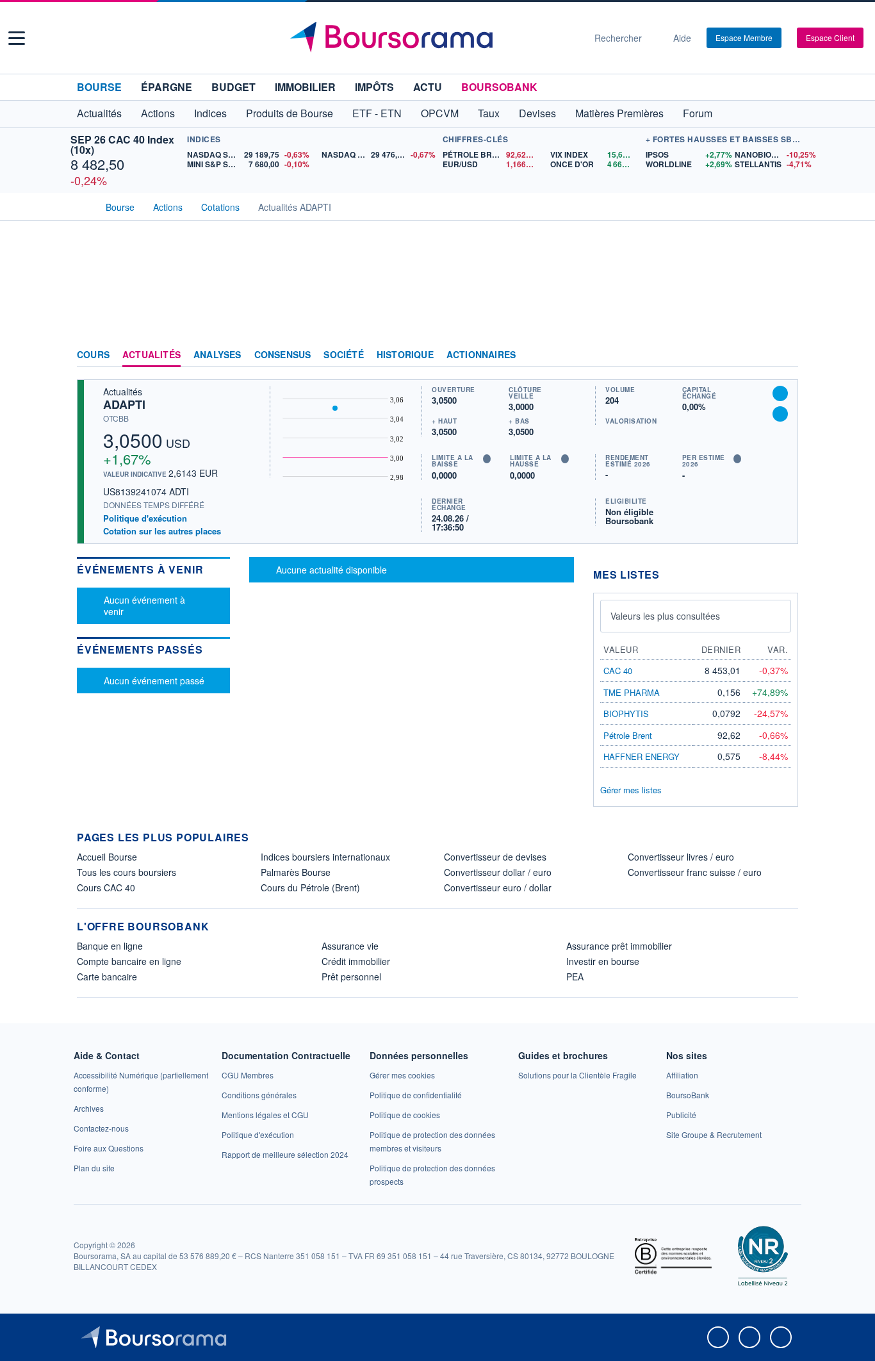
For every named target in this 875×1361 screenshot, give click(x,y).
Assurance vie (350, 945)
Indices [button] (210, 113)
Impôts (374, 86)
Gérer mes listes (631, 790)
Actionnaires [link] (481, 355)
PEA (575, 976)
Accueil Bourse (107, 856)
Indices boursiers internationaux (325, 856)
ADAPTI (124, 404)
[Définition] (487, 458)
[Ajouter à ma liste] (780, 414)
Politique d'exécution (145, 518)
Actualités (151, 355)
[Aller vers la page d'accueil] (432, 37)
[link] (89, 1108)
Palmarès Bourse (296, 872)
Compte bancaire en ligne (129, 961)
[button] (16, 38)
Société (343, 355)
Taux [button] (489, 113)
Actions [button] (158, 113)
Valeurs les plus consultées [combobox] (665, 615)
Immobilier (305, 86)
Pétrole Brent (627, 735)
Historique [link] (405, 355)
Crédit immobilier (356, 961)
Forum (697, 113)
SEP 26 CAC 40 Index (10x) (122, 144)
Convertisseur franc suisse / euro (695, 872)
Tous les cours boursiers (126, 872)
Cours (93, 355)
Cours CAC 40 (106, 887)
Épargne (166, 86)
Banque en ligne (110, 945)
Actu (427, 86)
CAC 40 (617, 670)
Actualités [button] (99, 113)
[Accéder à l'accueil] (82, 205)
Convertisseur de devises (495, 856)
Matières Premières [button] (619, 113)
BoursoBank (499, 86)
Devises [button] (537, 113)
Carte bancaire (107, 976)
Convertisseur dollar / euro (498, 872)
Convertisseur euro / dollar (498, 887)
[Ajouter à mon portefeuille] (780, 393)
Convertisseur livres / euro (681, 856)
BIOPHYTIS (626, 713)
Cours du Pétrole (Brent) (310, 887)
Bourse (99, 86)
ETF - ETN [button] (377, 113)
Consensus (282, 355)
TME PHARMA (631, 692)
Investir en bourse (602, 961)
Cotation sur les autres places (162, 531)
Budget (233, 86)
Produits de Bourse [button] (289, 113)
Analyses (217, 355)
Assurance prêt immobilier (619, 945)
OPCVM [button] (440, 113)
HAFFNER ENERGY (641, 756)
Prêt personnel (351, 976)
